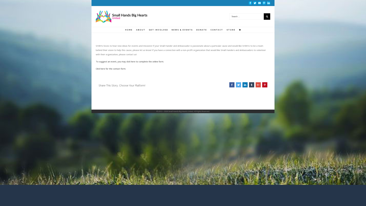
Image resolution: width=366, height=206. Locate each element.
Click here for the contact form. (111, 68)
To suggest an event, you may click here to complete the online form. (130, 61)
